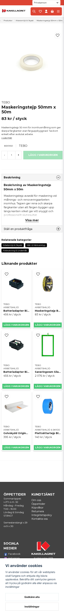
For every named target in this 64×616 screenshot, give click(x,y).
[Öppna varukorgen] (52, 11)
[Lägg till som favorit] (40, 11)
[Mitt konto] (46, 11)
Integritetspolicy (41, 515)
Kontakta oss (39, 518)
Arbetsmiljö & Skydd (24, 20)
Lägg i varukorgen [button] (47, 325)
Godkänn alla (32, 597)
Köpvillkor (37, 507)
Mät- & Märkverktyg (36, 245)
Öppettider (38, 503)
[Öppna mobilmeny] (58, 11)
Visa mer (32, 220)
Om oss (36, 500)
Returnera (37, 511)
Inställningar (32, 606)
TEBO (5, 102)
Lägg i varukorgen (16, 325)
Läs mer (7, 137)
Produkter (8, 20)
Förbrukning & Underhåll (15, 250)
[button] (57, 35)
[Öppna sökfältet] (34, 11)
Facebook (14, 553)
